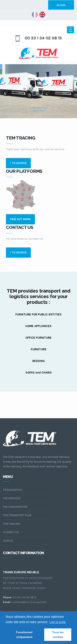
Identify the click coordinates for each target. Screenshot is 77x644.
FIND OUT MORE (20, 219)
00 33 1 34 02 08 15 (43, 38)
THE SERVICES (12, 498)
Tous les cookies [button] (58, 634)
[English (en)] (42, 15)
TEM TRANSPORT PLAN (17, 515)
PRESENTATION (12, 490)
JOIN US (8, 540)
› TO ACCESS (18, 163)
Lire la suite (58, 622)
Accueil (61, 5)
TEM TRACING (11, 523)
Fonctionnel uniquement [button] (24, 634)
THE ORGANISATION (15, 506)
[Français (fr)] (35, 15)
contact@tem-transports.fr (29, 602)
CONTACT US (11, 532)
